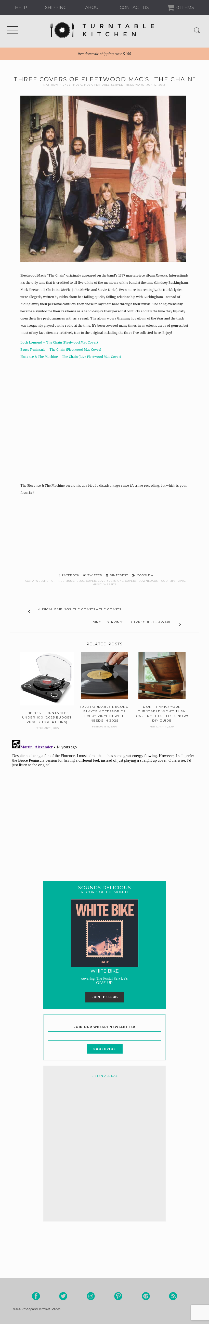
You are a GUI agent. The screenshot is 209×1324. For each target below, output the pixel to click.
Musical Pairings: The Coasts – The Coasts (79, 609)
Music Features (97, 84)
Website (110, 584)
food (164, 580)
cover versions (110, 580)
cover (91, 580)
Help (21, 7)
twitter (94, 575)
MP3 (172, 580)
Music (77, 84)
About (93, 7)
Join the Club (104, 997)
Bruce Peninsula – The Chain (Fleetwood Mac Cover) (60, 349)
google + (144, 575)
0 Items (184, 7)
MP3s (181, 580)
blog (80, 580)
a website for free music (53, 580)
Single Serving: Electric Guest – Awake (132, 622)
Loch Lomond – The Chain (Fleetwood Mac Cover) (59, 342)
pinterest (118, 575)
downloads (148, 580)
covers (131, 580)
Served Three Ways (127, 84)
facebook (70, 575)
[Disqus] (104, 802)
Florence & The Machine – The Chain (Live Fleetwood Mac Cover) (70, 357)
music (97, 584)
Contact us (134, 7)
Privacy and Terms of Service (41, 1309)
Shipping (56, 7)
